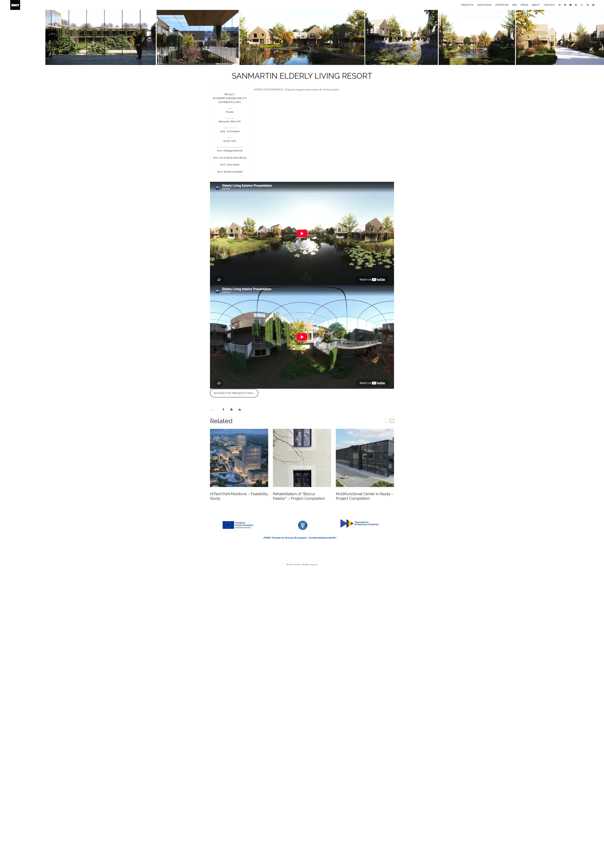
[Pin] (231, 409)
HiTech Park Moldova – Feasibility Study (239, 496)
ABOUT (536, 4)
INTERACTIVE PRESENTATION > (234, 393)
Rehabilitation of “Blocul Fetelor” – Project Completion (299, 496)
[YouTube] (570, 5)
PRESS (524, 4)
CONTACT (549, 4)
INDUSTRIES (484, 4)
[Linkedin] (576, 5)
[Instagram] (559, 5)
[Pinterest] (565, 5)
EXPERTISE (502, 4)
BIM (514, 4)
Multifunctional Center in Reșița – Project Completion (365, 496)
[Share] (223, 409)
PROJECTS (467, 4)
